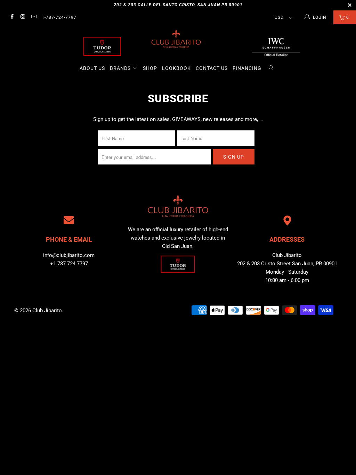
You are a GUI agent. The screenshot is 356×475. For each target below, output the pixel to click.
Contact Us (212, 68)
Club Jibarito (47, 310)
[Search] (271, 68)
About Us (92, 68)
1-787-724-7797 (59, 17)
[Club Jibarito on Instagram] (22, 17)
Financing (247, 68)
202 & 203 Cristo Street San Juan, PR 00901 (287, 263)
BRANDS (121, 68)
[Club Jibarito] (102, 46)
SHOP (150, 68)
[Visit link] (276, 46)
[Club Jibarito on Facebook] (12, 17)
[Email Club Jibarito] (34, 17)
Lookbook (176, 68)
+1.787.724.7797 (69, 263)
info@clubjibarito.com (69, 255)
